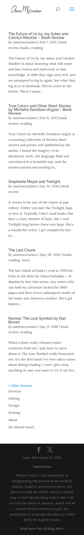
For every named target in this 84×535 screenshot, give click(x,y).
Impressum (42, 466)
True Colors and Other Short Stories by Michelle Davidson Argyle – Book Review (40, 110)
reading (37, 48)
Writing (14, 413)
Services (14, 391)
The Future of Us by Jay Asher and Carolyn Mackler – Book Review (38, 36)
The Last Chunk (21, 250)
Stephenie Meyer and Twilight (34, 181)
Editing (14, 398)
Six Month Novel (21, 427)
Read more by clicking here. (42, 528)
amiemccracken (25, 42)
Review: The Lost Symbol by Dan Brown (37, 320)
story (26, 260)
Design (13, 405)
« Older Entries (20, 386)
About (13, 420)
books (24, 48)
